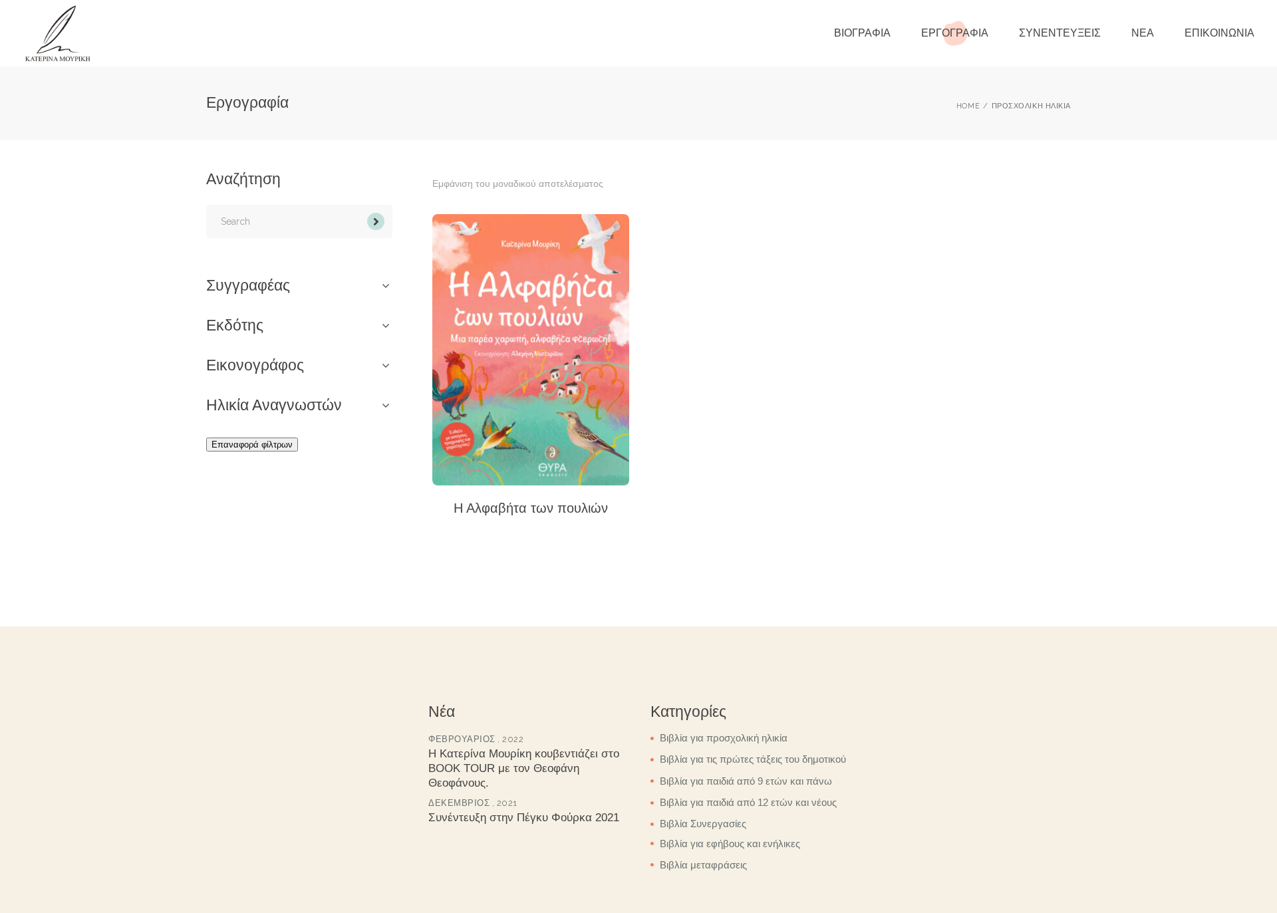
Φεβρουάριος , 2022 (475, 739)
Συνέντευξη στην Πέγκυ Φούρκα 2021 (523, 818)
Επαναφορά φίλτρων (252, 445)
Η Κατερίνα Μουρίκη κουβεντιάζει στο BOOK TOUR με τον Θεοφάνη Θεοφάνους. (523, 768)
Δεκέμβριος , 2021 (472, 803)
